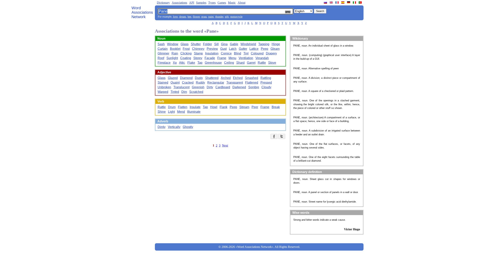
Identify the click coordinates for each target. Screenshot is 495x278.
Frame (221, 58)
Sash (161, 44)
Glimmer (163, 53)
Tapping (263, 44)
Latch (232, 48)
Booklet (175, 48)
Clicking (186, 53)
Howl (213, 107)
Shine (162, 111)
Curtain (163, 48)
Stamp (198, 53)
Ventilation (246, 58)
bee (189, 16)
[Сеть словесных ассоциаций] (326, 2)
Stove (272, 62)
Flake (191, 62)
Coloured (257, 53)
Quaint (175, 82)
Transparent (234, 82)
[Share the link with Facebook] (274, 136)
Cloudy (266, 87)
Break (276, 107)
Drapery (271, 53)
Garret (251, 62)
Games (222, 2)
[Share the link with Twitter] (281, 136)
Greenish (198, 87)
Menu (232, 58)
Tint (245, 53)
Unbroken (164, 87)
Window (172, 44)
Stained (163, 82)
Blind (237, 53)
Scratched (196, 91)
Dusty (199, 78)
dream (182, 16)
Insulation (211, 53)
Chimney (198, 48)
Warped (163, 91)
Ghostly (188, 127)
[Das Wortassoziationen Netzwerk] (349, 2)
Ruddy (200, 82)
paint (211, 16)
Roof (161, 58)
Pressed (266, 82)
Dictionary (163, 2)
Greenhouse (213, 62)
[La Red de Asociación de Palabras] (343, 2)
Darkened (239, 87)
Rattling (265, 78)
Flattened (251, 82)
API (191, 2)
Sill (216, 44)
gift (227, 16)
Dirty (210, 87)
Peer (255, 107)
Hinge (276, 44)
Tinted (175, 91)
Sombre (253, 87)
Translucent (181, 87)
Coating (185, 58)
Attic (182, 62)
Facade (210, 58)
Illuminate (194, 111)
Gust (223, 48)
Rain (175, 53)
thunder (219, 16)
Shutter (196, 44)
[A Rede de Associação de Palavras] (361, 2)
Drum (172, 107)
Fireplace (164, 62)
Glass (185, 44)
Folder (207, 44)
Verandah (262, 58)
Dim (184, 91)
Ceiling (229, 62)
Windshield (248, 44)
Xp (175, 62)
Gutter (243, 48)
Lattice (254, 48)
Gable (234, 44)
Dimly (162, 127)
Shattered (211, 78)
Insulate (195, 107)
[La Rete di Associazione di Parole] (355, 2)
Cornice (226, 53)
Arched (226, 78)
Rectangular (215, 82)
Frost (186, 48)
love (175, 16)
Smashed (251, 78)
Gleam (275, 48)
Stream (244, 107)
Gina (224, 44)
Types (212, 2)
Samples (201, 2)
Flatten (182, 107)
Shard (240, 62)
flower (196, 16)
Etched (238, 78)
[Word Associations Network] (332, 2)
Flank (223, 107)
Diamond (186, 78)
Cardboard (222, 87)
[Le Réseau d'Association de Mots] (337, 2)
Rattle (262, 62)
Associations (179, 2)
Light (171, 111)
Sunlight (172, 58)
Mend (181, 111)
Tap (199, 62)
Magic (232, 2)
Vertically (174, 127)
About (241, 2)
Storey (197, 58)
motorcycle (236, 16)
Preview (212, 48)
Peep (264, 48)
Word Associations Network (142, 12)
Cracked (188, 82)
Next (225, 145)
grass (204, 16)
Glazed (173, 78)
